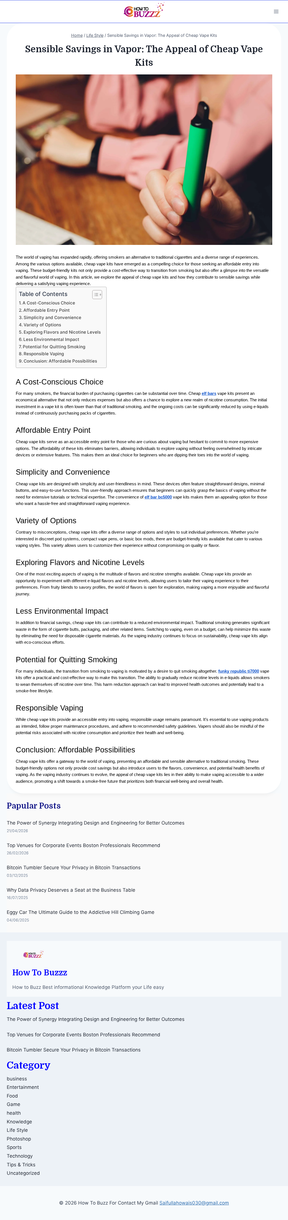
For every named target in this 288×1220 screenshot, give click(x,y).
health (14, 1113)
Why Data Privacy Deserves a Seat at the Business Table (71, 890)
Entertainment (23, 1087)
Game (13, 1104)
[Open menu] (276, 11)
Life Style (17, 1130)
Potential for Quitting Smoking (54, 346)
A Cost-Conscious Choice (48, 303)
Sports (14, 1147)
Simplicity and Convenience (52, 317)
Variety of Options (42, 324)
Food (12, 1096)
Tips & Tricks (21, 1164)
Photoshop (19, 1139)
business (17, 1079)
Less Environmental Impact (51, 339)
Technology (20, 1156)
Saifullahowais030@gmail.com (194, 1203)
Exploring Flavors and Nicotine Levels (62, 332)
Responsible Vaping (44, 353)
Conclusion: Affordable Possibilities (60, 361)
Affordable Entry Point (46, 310)
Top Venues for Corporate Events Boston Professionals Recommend (83, 845)
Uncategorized (23, 1173)
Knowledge (19, 1122)
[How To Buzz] (144, 11)
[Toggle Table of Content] (94, 294)
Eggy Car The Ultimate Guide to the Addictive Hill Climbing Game (80, 912)
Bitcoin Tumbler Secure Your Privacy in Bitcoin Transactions (74, 867)
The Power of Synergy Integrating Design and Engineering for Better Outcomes (95, 823)
